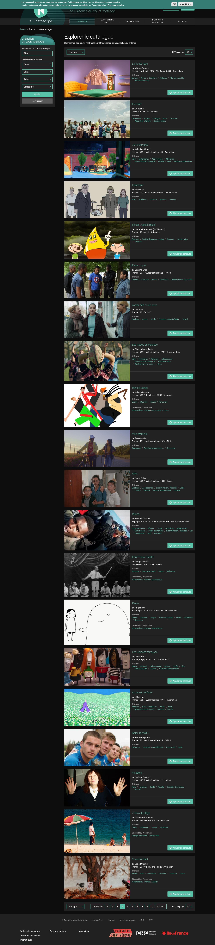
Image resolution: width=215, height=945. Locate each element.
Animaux (144, 618)
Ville (134, 159)
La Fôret (137, 104)
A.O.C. (135, 473)
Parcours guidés (57, 931)
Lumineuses (154, 836)
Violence (163, 78)
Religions (154, 359)
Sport (160, 364)
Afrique (151, 528)
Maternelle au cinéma (141, 410)
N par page (178, 52)
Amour (167, 666)
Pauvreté (157, 533)
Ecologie (156, 118)
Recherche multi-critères (32, 60)
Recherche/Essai (142, 80)
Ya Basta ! (137, 772)
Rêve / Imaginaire (166, 618)
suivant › (161, 906)
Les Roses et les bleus (145, 344)
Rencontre (163, 402)
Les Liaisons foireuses (145, 651)
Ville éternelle (140, 433)
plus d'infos (185, 4)
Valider (37, 94)
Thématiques (26, 940)
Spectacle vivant (148, 571)
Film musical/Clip (177, 78)
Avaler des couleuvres (144, 305)
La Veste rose (140, 63)
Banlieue (145, 280)
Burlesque (171, 571)
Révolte (161, 787)
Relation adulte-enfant (183, 161)
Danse (134, 402)
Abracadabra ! (156, 580)
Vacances (164, 827)
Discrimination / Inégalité (145, 161)
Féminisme (143, 359)
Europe (135, 78)
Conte (182, 874)
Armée (143, 78)
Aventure (173, 874)
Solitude (161, 709)
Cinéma (135, 280)
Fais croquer (139, 265)
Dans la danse (140, 387)
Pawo (135, 603)
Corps (134, 827)
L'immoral (137, 185)
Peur (169, 161)
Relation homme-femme (144, 364)
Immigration (140, 533)
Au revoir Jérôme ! (142, 692)
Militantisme (144, 159)
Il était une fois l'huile (143, 224)
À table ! (154, 882)
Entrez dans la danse (160, 410)
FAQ (142, 920)
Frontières (169, 528)
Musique (143, 402)
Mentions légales (127, 920)
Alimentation (182, 239)
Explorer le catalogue (30, 931)
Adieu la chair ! (140, 732)
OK (174, 4)
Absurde (163, 199)
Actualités (84, 931)
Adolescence (157, 159)
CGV (151, 920)
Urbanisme (136, 118)
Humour (173, 199)
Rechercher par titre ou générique (36, 48)
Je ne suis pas (140, 144)
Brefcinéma (97, 920)
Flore (165, 118)
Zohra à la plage (141, 813)
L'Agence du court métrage (74, 920)
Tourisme (173, 118)
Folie (134, 787)
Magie (161, 571)
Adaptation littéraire (143, 121)
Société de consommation (153, 239)
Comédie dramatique (175, 787)
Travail (185, 319)
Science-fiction (160, 121)
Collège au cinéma (139, 836)
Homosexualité (164, 361)
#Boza (135, 514)
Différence (170, 159)
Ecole (182, 488)
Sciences (170, 239)
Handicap (143, 787)
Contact (111, 920)
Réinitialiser (37, 101)
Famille (161, 161)
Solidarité (142, 199)
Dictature (153, 78)
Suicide (170, 709)
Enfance (138, 242)
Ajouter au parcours (181, 92)
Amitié (154, 280)
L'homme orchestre (143, 557)
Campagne (136, 448)
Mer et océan (140, 531)
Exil (191, 531)
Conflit (153, 319)
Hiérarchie (136, 747)
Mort (134, 199)
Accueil (23, 29)
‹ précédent (98, 906)
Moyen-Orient (182, 528)
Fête (183, 666)
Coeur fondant (140, 859)
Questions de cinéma (30, 935)
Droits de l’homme (155, 531)
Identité (147, 490)
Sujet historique (138, 528)
